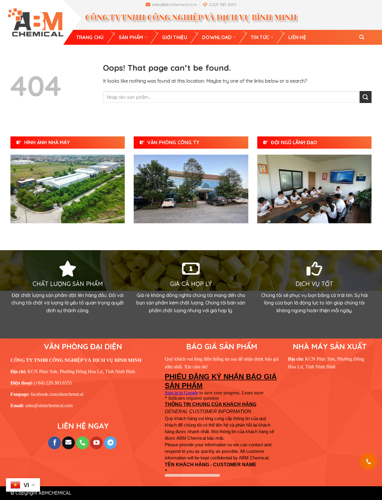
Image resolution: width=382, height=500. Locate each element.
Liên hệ (297, 37)
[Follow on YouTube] (96, 442)
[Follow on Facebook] (54, 442)
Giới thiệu (174, 37)
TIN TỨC (260, 37)
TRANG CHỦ (90, 37)
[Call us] (82, 442)
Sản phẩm (131, 37)
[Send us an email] (68, 442)
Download (217, 37)
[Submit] (366, 97)
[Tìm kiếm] (362, 37)
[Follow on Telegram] (110, 442)
